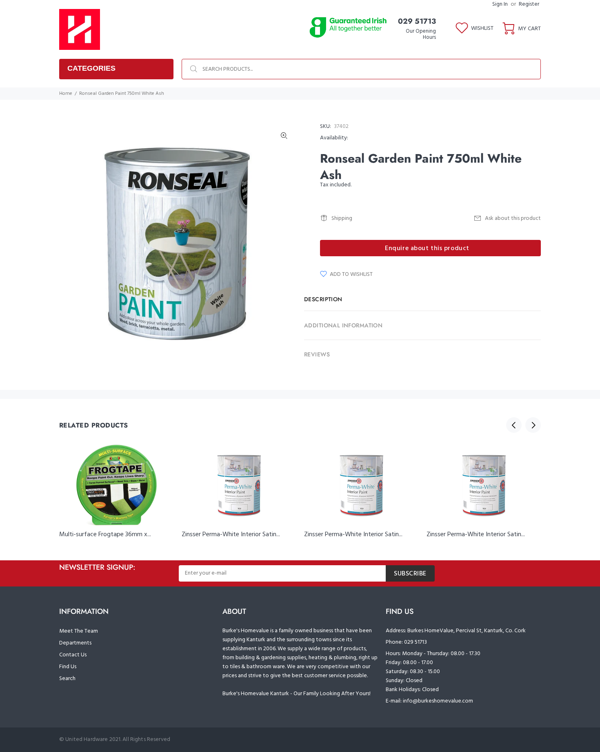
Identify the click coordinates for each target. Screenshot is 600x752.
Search (67, 678)
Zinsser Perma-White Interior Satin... (231, 534)
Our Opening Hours (421, 34)
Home (65, 94)
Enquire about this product (427, 248)
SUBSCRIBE (410, 573)
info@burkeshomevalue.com (438, 701)
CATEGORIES (91, 68)
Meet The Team (78, 631)
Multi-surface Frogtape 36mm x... (105, 534)
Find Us (67, 666)
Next (533, 425)
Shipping (341, 218)
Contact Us (73, 655)
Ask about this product (513, 218)
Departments (75, 643)
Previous (514, 425)
